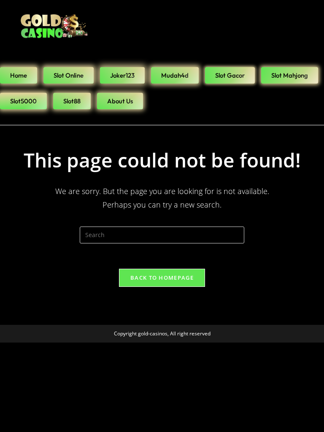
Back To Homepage (162, 277)
